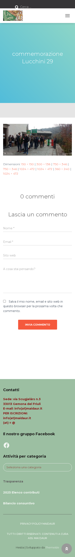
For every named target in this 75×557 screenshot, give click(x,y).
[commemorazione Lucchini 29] (37, 139)
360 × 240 (62, 169)
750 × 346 (60, 164)
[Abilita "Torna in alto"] (66, 548)
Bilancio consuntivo (19, 503)
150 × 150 (27, 164)
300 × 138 (43, 164)
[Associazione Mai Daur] (14, 15)
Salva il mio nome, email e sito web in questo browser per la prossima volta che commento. (33, 306)
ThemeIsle (52, 547)
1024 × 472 (27, 169)
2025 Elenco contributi (21, 492)
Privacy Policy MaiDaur (37, 523)
